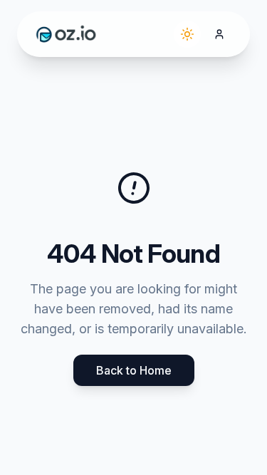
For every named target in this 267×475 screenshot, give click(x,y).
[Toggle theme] (187, 34)
